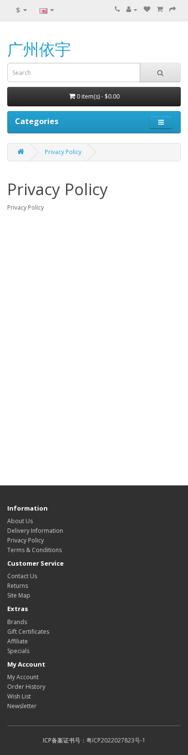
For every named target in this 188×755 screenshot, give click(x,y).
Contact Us (22, 576)
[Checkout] (172, 9)
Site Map (18, 595)
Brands (17, 622)
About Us (20, 521)
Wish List (19, 696)
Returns (17, 586)
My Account (23, 677)
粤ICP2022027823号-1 (116, 740)
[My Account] (131, 9)
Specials (18, 651)
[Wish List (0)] (147, 9)
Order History (26, 687)
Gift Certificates (28, 631)
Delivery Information (35, 531)
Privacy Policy (63, 152)
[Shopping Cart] (160, 9)
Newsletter (22, 706)
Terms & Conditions (34, 550)
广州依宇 (39, 49)
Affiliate (17, 641)
